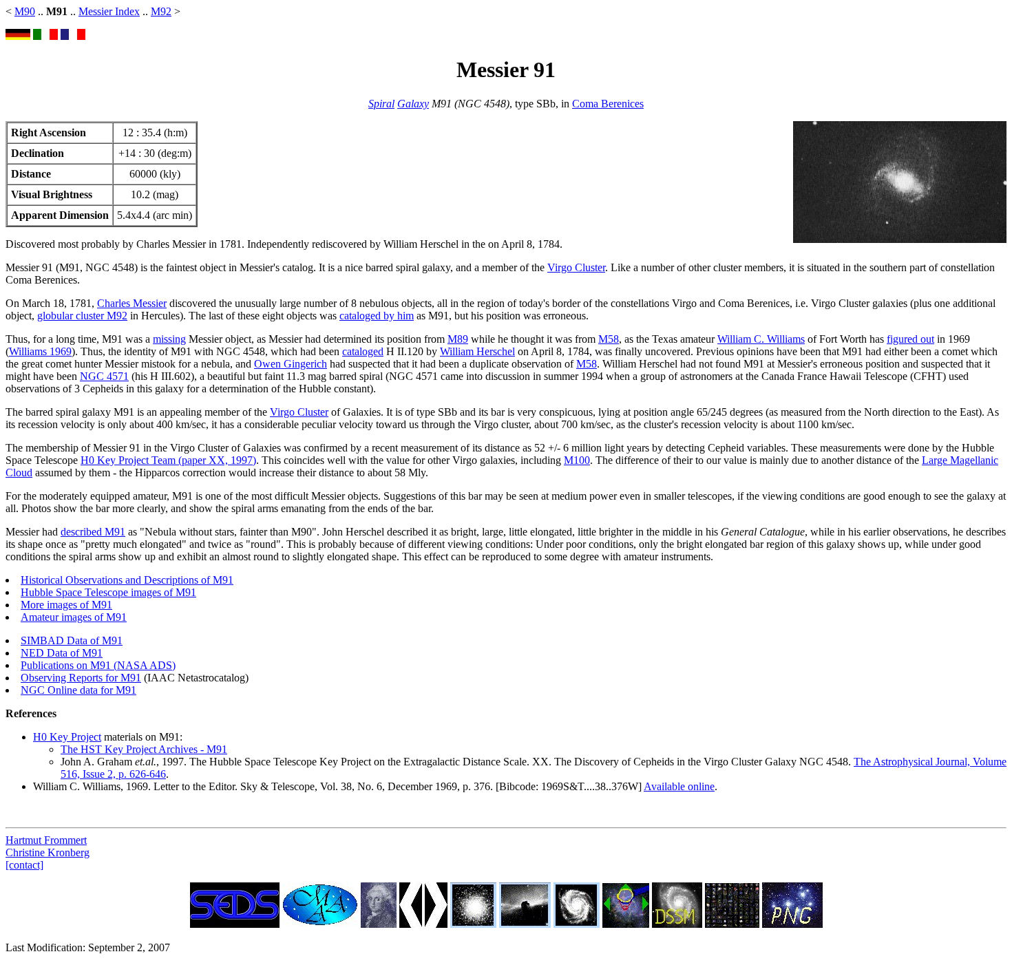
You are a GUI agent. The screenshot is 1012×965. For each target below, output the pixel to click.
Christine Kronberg (47, 852)
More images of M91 (66, 605)
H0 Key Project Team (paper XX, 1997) (168, 460)
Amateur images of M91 (74, 617)
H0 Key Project (67, 737)
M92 (161, 11)
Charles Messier (132, 303)
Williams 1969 (40, 351)
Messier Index (109, 11)
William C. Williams (761, 339)
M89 (457, 339)
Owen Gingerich (290, 364)
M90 (24, 11)
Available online (679, 786)
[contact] (24, 865)
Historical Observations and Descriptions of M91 (127, 580)
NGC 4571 (104, 376)
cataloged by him (376, 315)
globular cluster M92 (82, 315)
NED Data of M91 (62, 653)
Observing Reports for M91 (81, 677)
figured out (910, 339)
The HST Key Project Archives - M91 (144, 749)
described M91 (93, 532)
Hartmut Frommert (46, 840)
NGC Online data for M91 (78, 690)
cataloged (362, 351)
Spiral (381, 103)
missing (169, 339)
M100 (577, 460)
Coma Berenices (608, 103)
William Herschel (477, 351)
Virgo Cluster (576, 267)
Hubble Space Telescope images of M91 (108, 592)
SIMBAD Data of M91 (72, 640)
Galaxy (413, 103)
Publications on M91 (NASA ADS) (98, 665)
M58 (608, 339)
